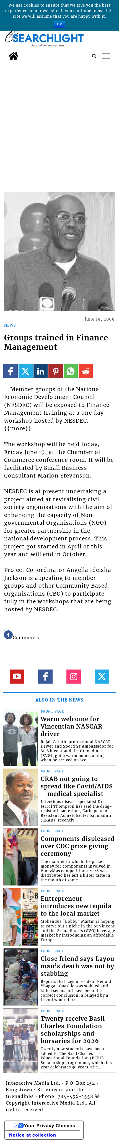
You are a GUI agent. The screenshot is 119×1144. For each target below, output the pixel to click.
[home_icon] (13, 56)
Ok (59, 24)
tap (106, 56)
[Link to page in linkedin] (40, 371)
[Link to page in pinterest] (55, 371)
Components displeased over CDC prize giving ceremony (78, 846)
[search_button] (94, 56)
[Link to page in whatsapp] (71, 371)
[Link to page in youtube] (17, 677)
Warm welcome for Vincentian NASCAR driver (71, 727)
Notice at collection (32, 1135)
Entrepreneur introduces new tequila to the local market (76, 906)
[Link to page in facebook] (10, 371)
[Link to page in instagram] (73, 677)
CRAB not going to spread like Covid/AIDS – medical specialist (77, 786)
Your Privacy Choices (49, 1125)
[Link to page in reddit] (86, 371)
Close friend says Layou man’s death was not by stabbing (77, 966)
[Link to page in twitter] (26, 371)
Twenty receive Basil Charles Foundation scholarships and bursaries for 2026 (73, 1030)
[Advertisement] (59, 124)
